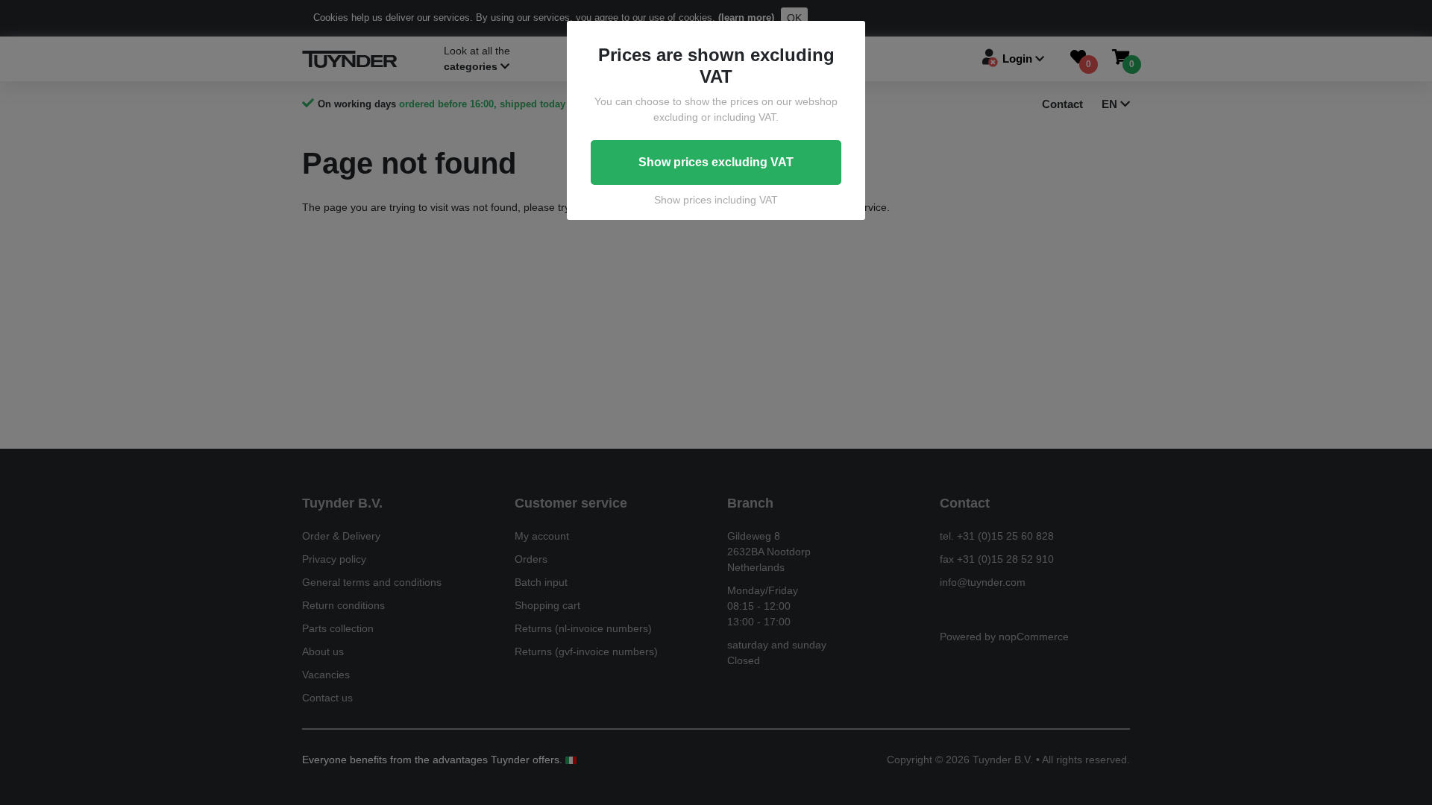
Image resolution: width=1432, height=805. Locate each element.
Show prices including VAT (716, 200)
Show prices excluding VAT (716, 162)
